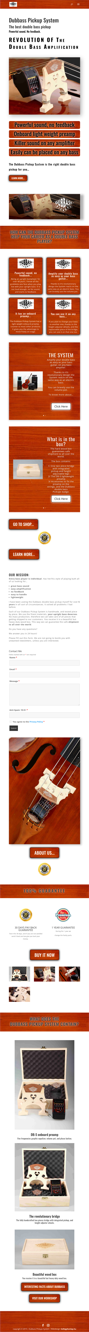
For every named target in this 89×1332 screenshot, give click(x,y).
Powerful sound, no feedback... (26, 274)
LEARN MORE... (18, 178)
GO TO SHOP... (23, 524)
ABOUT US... (44, 852)
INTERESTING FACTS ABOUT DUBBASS (44, 1286)
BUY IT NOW (45, 955)
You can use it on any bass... (63, 315)
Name (13, 657)
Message (14, 681)
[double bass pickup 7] (69, 981)
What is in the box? (61, 441)
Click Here (61, 406)
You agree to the (28, 722)
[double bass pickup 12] (19, 981)
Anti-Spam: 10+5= (18, 710)
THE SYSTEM (61, 355)
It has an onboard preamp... (26, 315)
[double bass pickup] (44, 981)
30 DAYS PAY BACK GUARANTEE (26, 929)
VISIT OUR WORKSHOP (44, 1298)
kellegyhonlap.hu (68, 1329)
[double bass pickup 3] (19, 1001)
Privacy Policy (36, 721)
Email (13, 669)
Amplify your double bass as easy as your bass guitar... (63, 276)
